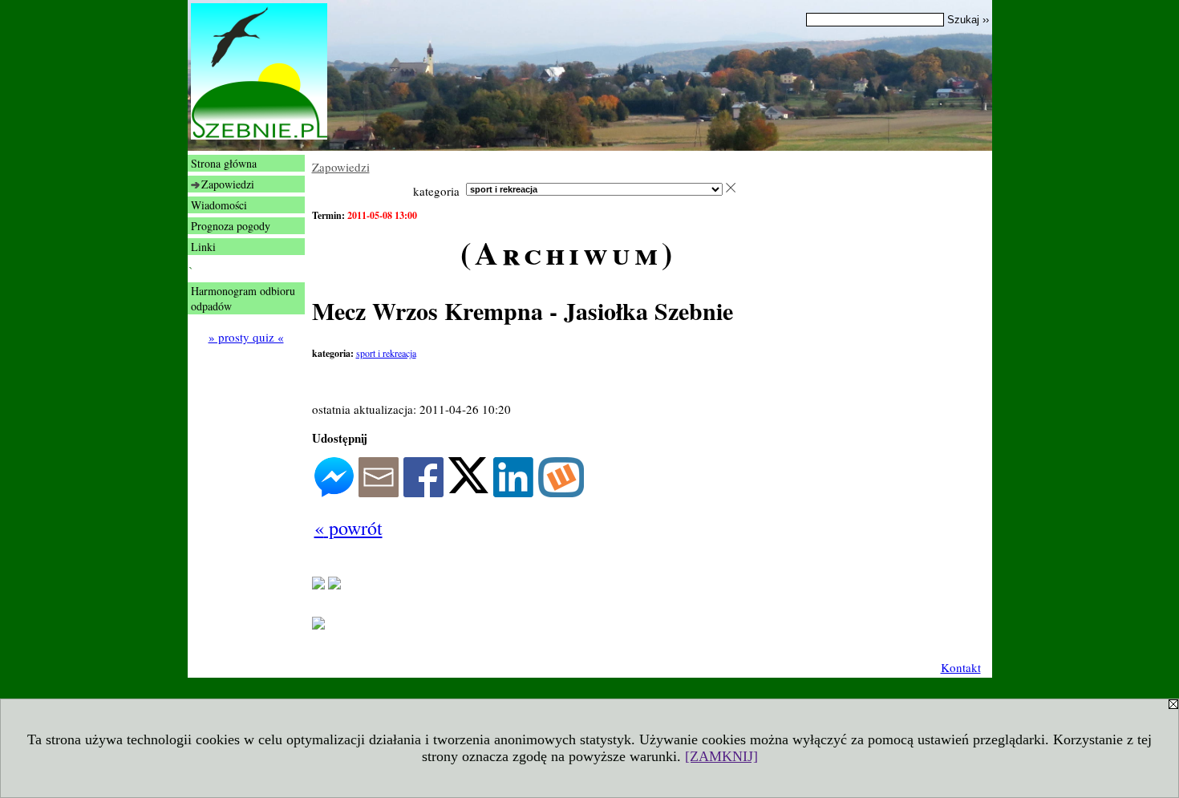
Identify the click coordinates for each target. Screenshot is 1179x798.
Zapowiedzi (341, 167)
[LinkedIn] (513, 492)
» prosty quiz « (246, 337)
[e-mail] (379, 492)
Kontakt (961, 667)
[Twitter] (468, 488)
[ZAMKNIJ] (721, 756)
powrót (348, 528)
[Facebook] (423, 492)
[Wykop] (561, 492)
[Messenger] (334, 492)
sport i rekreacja (386, 352)
